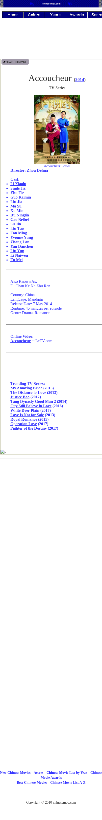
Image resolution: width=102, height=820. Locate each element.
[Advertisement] (51, 503)
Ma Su (16, 206)
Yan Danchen (21, 246)
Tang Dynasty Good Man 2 (33, 401)
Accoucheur (20, 341)
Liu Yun (17, 251)
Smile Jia (18, 188)
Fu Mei (16, 260)
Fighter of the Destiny (28, 428)
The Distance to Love (28, 392)
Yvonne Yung (21, 237)
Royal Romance (23, 419)
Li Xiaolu (18, 184)
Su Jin (15, 224)
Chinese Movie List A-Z (67, 782)
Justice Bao (19, 397)
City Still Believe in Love (30, 406)
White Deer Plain (24, 410)
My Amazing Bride (26, 388)
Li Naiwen (19, 255)
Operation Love (23, 424)
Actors (38, 773)
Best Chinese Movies (32, 782)
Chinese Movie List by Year (67, 773)
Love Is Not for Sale (27, 415)
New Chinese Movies (15, 773)
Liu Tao (17, 228)
